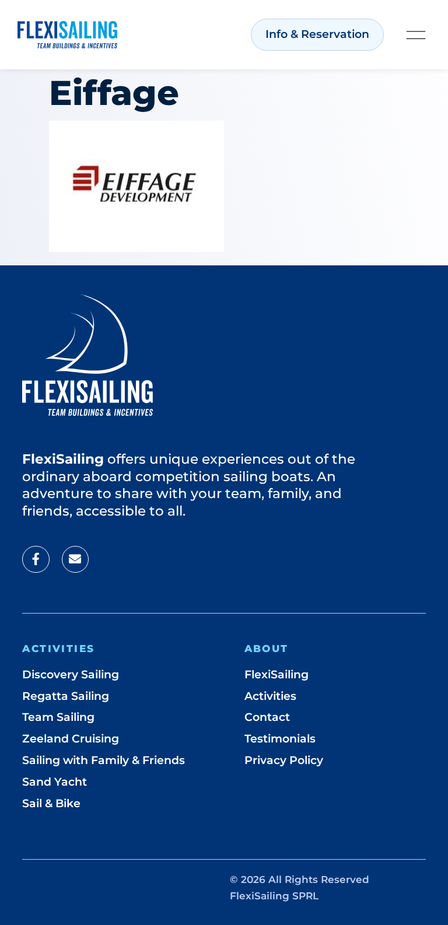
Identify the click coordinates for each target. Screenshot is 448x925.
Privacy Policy (283, 760)
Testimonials (280, 738)
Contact (267, 717)
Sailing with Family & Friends (103, 760)
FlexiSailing (276, 674)
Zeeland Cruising (70, 738)
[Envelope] (75, 559)
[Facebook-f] (35, 559)
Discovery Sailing (70, 674)
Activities (270, 696)
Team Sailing (58, 717)
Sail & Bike (51, 803)
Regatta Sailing (65, 696)
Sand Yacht (54, 782)
